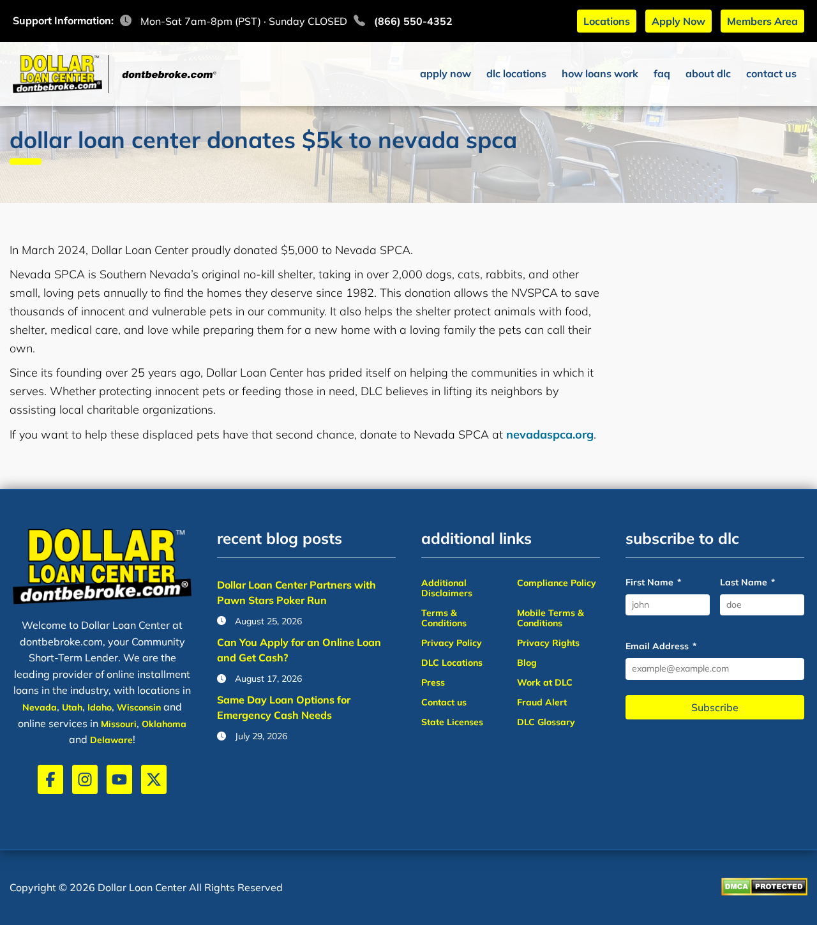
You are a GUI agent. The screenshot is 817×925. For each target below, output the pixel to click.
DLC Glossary (546, 722)
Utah (72, 707)
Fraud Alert (542, 702)
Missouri (119, 724)
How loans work (600, 73)
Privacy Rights (548, 643)
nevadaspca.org (550, 434)
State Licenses (452, 722)
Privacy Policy (451, 643)
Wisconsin (139, 707)
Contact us (771, 73)
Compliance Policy (556, 583)
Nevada (39, 707)
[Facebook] (50, 779)
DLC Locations (452, 662)
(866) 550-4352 (413, 21)
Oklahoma (164, 724)
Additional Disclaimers (446, 588)
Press (433, 682)
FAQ (662, 73)
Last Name (747, 582)
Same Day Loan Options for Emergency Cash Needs (283, 707)
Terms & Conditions (444, 618)
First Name (653, 582)
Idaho (99, 707)
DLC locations (516, 73)
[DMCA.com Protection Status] (764, 888)
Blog (527, 662)
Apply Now (678, 21)
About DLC (708, 73)
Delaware (111, 740)
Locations (606, 21)
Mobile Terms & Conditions (550, 618)
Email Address (661, 646)
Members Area (762, 21)
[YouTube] (119, 779)
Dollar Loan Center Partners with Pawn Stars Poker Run (296, 592)
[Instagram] (85, 779)
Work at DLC (545, 682)
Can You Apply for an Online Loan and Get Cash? (299, 650)
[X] (154, 779)
